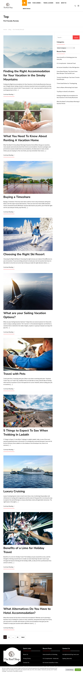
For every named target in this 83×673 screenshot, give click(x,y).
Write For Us (26, 8)
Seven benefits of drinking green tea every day (50, 654)
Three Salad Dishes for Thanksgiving (67, 83)
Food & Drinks (36, 3)
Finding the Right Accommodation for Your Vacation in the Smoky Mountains (26, 75)
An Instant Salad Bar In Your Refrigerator (68, 67)
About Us (63, 3)
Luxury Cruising (14, 491)
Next (22, 637)
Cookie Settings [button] (69, 669)
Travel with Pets (14, 374)
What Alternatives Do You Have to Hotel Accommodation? (27, 611)
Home (29, 3)
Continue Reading (8, 94)
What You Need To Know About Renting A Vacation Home (25, 138)
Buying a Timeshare (16, 197)
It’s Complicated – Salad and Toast (66, 63)
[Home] (24, 3)
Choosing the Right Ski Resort (23, 254)
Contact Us (26, 662)
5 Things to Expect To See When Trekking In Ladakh (25, 433)
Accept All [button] (78, 669)
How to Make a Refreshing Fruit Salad (67, 87)
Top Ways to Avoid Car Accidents (65, 91)
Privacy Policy (27, 658)
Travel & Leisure (48, 3)
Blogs (57, 3)
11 (17, 637)
